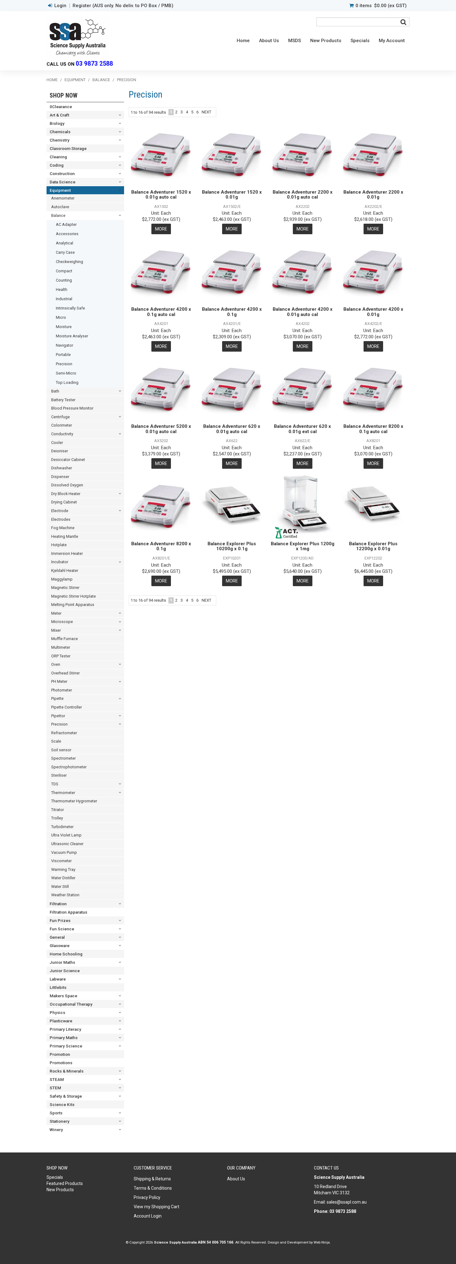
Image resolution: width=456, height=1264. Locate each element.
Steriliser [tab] (59, 775)
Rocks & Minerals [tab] (66, 1071)
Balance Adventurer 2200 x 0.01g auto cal (303, 194)
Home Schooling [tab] (66, 953)
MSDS (294, 40)
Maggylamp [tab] (62, 579)
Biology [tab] (57, 123)
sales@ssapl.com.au (347, 1202)
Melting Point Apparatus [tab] (72, 604)
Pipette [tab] (57, 698)
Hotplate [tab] (59, 544)
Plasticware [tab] (61, 1020)
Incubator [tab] (59, 562)
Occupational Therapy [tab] (71, 1004)
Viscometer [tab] (61, 860)
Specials (360, 40)
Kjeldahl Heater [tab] (64, 570)
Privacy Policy (147, 1197)
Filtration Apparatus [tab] (68, 912)
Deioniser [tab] (59, 451)
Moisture (64, 326)
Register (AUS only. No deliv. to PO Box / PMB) (123, 5)
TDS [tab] (54, 784)
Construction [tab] (62, 173)
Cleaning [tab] (58, 156)
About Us (269, 40)
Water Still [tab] (60, 886)
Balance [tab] (58, 215)
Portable (63, 354)
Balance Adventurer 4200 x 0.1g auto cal (161, 311)
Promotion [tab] (60, 1054)
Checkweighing (69, 261)
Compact (64, 271)
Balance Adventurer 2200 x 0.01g (373, 194)
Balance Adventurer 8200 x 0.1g (161, 546)
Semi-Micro (66, 373)
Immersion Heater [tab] (67, 553)
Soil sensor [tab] (61, 750)
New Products (325, 40)
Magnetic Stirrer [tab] (65, 587)
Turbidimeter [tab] (62, 826)
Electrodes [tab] (60, 519)
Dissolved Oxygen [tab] (67, 485)
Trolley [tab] (57, 818)
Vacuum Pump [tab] (64, 852)
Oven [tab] (55, 664)
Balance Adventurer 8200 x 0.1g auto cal (373, 429)
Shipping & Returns (152, 1178)
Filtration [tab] (58, 903)
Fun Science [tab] (62, 928)
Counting (64, 280)
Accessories (67, 233)
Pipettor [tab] (58, 715)
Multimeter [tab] (60, 647)
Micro (61, 317)
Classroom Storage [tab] (68, 148)
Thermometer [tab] (63, 792)
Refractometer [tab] (64, 733)
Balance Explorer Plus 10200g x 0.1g (232, 546)
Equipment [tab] (60, 190)
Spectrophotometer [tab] (69, 767)
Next (206, 112)
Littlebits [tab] (58, 987)
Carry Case (65, 252)
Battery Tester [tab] (63, 399)
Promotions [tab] (61, 1062)
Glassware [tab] (59, 945)
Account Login (148, 1216)
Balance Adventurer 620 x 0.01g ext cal (302, 429)
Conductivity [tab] (62, 434)
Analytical (64, 243)
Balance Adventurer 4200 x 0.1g (232, 311)
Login (60, 5)
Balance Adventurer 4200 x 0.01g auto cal (303, 311)
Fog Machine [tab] (62, 527)
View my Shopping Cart (156, 1206)
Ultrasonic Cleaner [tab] (67, 843)
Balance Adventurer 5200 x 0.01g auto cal (161, 429)
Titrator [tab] (57, 809)
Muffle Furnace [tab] (64, 638)
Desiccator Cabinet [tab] (68, 459)
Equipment (75, 79)
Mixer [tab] (56, 630)
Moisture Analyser (72, 336)
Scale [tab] (56, 741)
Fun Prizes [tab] (60, 920)
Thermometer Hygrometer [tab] (74, 801)
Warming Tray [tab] (63, 869)
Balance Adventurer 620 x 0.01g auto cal (231, 429)
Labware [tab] (58, 979)
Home (243, 40)
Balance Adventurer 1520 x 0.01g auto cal (161, 194)
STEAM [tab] (57, 1079)
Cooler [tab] (57, 442)
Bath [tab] (55, 391)
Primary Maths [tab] (64, 1037)
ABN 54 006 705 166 (215, 1242)
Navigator (64, 345)
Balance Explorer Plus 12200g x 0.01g (373, 546)
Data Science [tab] (62, 181)
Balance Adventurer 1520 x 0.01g (232, 194)
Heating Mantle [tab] (64, 536)
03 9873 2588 (94, 63)
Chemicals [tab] (60, 131)
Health (61, 289)
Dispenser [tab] (60, 476)
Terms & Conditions (153, 1188)
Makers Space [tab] (63, 995)
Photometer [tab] (61, 690)
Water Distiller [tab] (63, 878)
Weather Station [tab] (65, 895)
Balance (101, 79)
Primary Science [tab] (66, 1045)
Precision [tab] (59, 724)
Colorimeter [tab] (61, 425)
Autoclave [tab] (60, 206)
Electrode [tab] (59, 510)
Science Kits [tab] (62, 1104)
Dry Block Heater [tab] (65, 493)
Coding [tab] (57, 165)
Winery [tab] (56, 1129)
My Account (392, 40)
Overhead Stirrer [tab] (65, 673)
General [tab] (57, 937)
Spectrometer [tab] (63, 758)
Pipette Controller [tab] (66, 707)
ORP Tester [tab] (60, 656)
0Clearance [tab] (61, 106)
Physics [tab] (57, 1012)
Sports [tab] (56, 1112)
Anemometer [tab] (62, 198)
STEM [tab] (55, 1087)
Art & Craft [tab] (59, 114)
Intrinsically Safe (70, 308)
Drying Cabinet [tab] (64, 502)
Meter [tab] (56, 613)
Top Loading (67, 382)
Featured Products (65, 1183)
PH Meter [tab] (59, 681)
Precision (64, 364)
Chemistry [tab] (59, 140)
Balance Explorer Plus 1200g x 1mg (302, 546)
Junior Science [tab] (65, 970)
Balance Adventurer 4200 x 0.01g (373, 311)
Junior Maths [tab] (62, 962)
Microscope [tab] (62, 621)
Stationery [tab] (59, 1121)
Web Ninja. (322, 1242)
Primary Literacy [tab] (65, 1029)
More (161, 228)
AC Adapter (66, 224)
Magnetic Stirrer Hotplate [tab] (73, 596)
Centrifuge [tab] (60, 417)
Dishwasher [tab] (61, 468)
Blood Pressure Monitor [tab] (72, 408)
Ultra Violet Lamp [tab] (66, 835)
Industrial (64, 298)
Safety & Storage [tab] (66, 1096)
